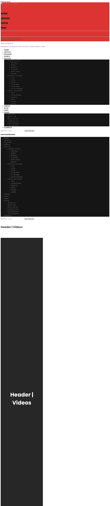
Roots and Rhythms (8, 134)
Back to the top (6, 1)
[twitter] (6, 33)
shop (3, 27)
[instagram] (10, 33)
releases (5, 18)
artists (4, 13)
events (4, 22)
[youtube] (14, 33)
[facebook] (2, 33)
